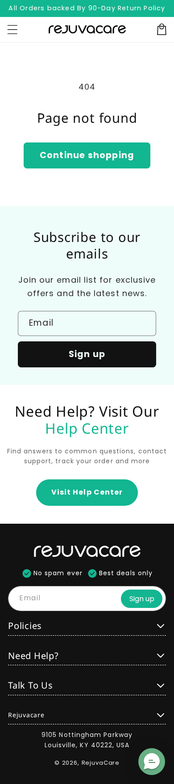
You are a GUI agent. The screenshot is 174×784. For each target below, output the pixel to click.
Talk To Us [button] (30, 685)
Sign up (87, 354)
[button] (151, 761)
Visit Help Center (87, 492)
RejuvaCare (101, 762)
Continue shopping (87, 155)
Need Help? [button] (33, 656)
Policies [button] (25, 626)
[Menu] (12, 29)
